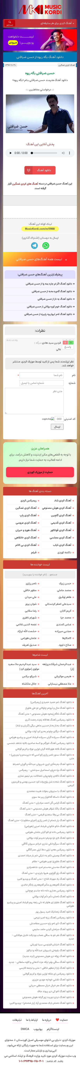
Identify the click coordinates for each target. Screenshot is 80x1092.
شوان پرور (31, 604)
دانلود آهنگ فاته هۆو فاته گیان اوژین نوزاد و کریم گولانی (43, 749)
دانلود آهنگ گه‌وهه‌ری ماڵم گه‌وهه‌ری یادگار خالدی (46, 885)
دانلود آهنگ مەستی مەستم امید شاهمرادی (49, 867)
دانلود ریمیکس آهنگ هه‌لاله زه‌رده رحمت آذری (48, 720)
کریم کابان (65, 610)
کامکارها (66, 638)
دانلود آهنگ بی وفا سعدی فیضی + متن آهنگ (48, 814)
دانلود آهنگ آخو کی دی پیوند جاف (54, 991)
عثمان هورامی (29, 638)
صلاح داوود (65, 645)
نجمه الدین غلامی (26, 624)
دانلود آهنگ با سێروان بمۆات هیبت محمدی (49, 791)
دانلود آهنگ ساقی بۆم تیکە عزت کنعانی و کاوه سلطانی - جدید (40, 962)
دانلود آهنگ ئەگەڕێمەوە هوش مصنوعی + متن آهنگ (45, 714)
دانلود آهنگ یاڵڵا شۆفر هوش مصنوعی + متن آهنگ (46, 809)
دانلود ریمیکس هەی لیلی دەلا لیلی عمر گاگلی (49, 849)
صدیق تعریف (29, 645)
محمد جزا (65, 617)
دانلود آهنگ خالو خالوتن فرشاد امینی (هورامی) (48, 826)
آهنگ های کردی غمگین (25, 183)
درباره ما (46, 1020)
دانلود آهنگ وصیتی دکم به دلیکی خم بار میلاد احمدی (45, 855)
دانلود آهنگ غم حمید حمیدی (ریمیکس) (51, 702)
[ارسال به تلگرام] (34, 245)
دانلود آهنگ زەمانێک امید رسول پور (54, 912)
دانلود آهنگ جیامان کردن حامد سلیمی (52, 929)
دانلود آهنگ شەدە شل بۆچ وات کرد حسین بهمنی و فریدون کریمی (42, 783)
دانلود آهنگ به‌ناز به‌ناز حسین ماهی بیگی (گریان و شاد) (44, 725)
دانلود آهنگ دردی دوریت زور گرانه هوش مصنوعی (47, 997)
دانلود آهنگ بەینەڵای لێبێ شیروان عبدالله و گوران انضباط (42, 764)
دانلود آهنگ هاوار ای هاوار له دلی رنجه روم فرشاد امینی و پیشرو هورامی (40, 904)
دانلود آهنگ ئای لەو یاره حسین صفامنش (51, 923)
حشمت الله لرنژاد (27, 631)
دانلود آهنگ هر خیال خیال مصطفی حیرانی (50, 985)
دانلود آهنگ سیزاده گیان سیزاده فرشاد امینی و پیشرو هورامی (40, 737)
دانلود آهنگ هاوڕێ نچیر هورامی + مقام (52, 861)
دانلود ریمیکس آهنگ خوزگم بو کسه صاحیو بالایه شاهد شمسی (39, 743)
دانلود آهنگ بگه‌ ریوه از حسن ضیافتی (40, 57)
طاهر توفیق (65, 597)
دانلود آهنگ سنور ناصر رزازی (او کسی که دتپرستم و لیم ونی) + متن (41, 756)
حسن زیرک (65, 583)
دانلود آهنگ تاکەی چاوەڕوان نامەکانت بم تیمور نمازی (45, 776)
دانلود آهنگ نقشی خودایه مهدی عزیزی (52, 979)
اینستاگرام (53, 1029)
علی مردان (31, 597)
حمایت (62, 1020)
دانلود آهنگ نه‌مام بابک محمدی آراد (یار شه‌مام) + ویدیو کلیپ (41, 1003)
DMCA (25, 1029)
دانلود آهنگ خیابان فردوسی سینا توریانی (51, 944)
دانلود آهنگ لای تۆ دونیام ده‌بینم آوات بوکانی (49, 838)
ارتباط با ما (32, 1020)
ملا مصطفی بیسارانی (59, 683)
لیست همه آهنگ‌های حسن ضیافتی (39, 259)
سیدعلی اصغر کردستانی (58, 604)
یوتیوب (38, 1029)
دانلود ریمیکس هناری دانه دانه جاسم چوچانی (49, 890)
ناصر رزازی (31, 583)
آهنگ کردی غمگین (66, 65)
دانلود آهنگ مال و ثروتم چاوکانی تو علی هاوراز (48, 708)
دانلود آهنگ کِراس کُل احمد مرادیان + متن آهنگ (47, 803)
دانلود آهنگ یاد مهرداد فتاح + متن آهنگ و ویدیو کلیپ (44, 879)
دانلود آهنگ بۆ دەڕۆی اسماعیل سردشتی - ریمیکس (45, 770)
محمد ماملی (64, 590)
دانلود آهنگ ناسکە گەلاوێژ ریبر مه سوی (52, 797)
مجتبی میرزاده (63, 631)
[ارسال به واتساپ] (45, 245)
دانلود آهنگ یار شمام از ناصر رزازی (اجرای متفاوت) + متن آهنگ (40, 820)
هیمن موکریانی (62, 676)
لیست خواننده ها (40, 564)
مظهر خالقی (30, 590)
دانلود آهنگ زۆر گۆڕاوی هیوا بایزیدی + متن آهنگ (47, 873)
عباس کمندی (63, 624)
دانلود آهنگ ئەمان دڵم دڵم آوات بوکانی (52, 896)
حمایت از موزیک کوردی (40, 472)
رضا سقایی (31, 610)
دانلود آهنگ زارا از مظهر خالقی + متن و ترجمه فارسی (45, 968)
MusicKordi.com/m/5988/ (40, 228)
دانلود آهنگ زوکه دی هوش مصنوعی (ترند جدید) (47, 956)
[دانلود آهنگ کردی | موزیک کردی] (40, 9)
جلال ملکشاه (29, 683)
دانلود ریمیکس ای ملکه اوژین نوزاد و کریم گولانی (47, 974)
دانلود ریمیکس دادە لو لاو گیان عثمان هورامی (49, 832)
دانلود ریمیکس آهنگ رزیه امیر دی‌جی (53, 917)
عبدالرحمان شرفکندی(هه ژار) (58, 666)
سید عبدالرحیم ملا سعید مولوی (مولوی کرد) (23, 666)
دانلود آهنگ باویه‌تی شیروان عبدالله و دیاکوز (49, 950)
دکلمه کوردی (64, 552)
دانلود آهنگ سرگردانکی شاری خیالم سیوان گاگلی (47, 844)
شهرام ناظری (30, 617)
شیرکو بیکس (29, 676)
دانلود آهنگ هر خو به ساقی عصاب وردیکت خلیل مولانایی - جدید (43, 937)
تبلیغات (17, 1020)
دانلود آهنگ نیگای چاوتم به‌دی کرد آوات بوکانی (48, 731)
